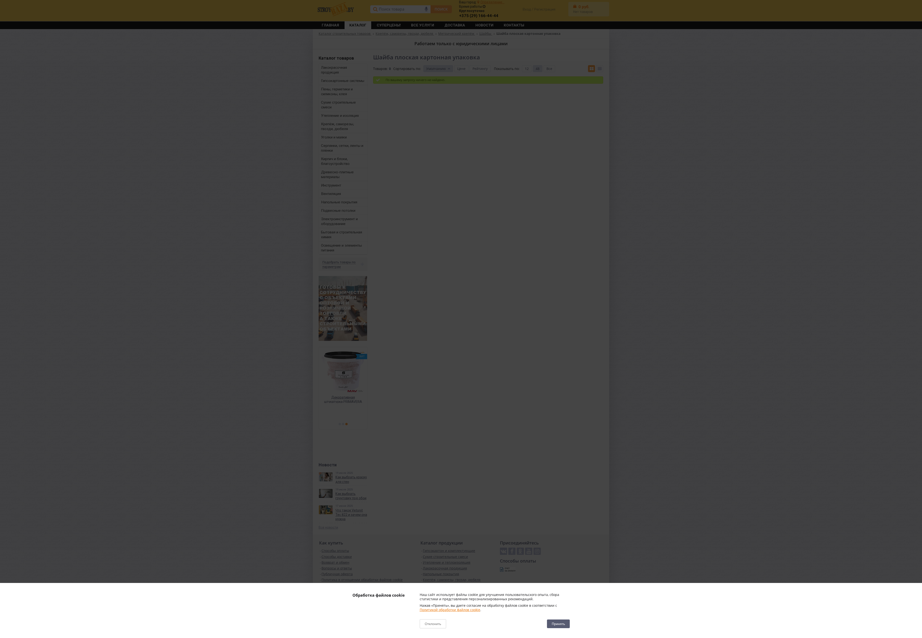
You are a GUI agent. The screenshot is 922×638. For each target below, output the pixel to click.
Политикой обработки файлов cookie (450, 609)
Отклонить (433, 624)
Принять (558, 624)
